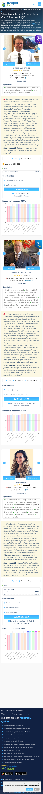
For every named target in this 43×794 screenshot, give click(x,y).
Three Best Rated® (20, 792)
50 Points (35, 24)
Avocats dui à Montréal (10, 738)
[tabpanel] (21, 49)
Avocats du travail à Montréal (12, 735)
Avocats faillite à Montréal (11, 750)
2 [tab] (20, 59)
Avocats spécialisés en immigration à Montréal (18, 759)
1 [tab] (19, 473)
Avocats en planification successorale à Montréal (19, 744)
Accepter (29, 789)
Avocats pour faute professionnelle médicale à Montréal (21, 756)
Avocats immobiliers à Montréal (13, 753)
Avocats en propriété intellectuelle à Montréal (18, 747)
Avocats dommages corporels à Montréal (16, 732)
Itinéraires (29, 78)
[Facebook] (2, 785)
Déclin (36, 789)
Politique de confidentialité (31, 785)
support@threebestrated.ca (16, 779)
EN (3, 11)
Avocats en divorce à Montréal (13, 741)
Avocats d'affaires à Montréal (13, 725)
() (26, 70)
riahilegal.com (11, 612)
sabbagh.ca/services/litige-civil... (17, 395)
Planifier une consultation (14, 603)
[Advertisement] (21, 686)
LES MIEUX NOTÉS (6, 9)
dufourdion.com (12, 185)
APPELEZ (10, 64)
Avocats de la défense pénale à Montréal (16, 729)
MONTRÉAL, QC (17, 9)
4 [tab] (23, 59)
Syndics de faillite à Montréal (12, 762)
